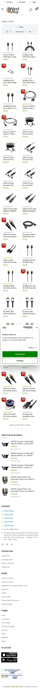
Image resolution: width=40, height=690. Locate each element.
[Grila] (7, 31)
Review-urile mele (8, 563)
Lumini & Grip (6, 597)
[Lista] (11, 31)
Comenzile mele (7, 560)
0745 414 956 (9, 526)
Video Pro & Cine (7, 578)
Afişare (31, 347)
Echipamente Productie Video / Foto (15, 586)
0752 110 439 (8, 511)
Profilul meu (6, 567)
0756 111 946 (8, 518)
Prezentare (5, 619)
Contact (9, 2)
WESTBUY (15, 687)
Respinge (20, 361)
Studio (4, 593)
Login (34, 2)
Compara (22, 2)
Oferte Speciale (7, 604)
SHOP (4, 634)
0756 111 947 (8, 522)
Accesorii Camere (8, 582)
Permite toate (20, 354)
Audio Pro (5, 589)
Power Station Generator (10, 600)
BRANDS (5, 637)
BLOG (4, 641)
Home (4, 615)
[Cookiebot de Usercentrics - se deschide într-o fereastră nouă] (24, 327)
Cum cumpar (6, 623)
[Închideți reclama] (37, 327)
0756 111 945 (8, 515)
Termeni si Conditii (8, 626)
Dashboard (5, 556)
